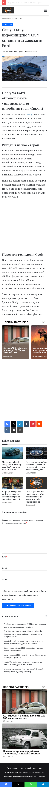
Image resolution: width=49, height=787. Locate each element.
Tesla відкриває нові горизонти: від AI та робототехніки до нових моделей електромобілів (35, 496)
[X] (13, 424)
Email (5, 568)
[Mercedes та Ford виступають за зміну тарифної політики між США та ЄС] (12, 453)
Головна (7, 19)
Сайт (4, 580)
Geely (29, 114)
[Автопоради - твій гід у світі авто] (8, 10)
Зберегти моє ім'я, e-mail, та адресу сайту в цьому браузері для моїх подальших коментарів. (24, 595)
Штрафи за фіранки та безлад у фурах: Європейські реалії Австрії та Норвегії (11, 495)
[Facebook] (7, 424)
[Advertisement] (24, 226)
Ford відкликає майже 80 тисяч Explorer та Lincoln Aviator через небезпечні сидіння (36, 466)
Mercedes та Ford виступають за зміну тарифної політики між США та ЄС (11, 466)
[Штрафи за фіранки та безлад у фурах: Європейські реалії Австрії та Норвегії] (12, 483)
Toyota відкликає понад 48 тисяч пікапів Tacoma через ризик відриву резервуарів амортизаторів (23, 634)
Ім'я (4, 557)
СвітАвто (17, 19)
